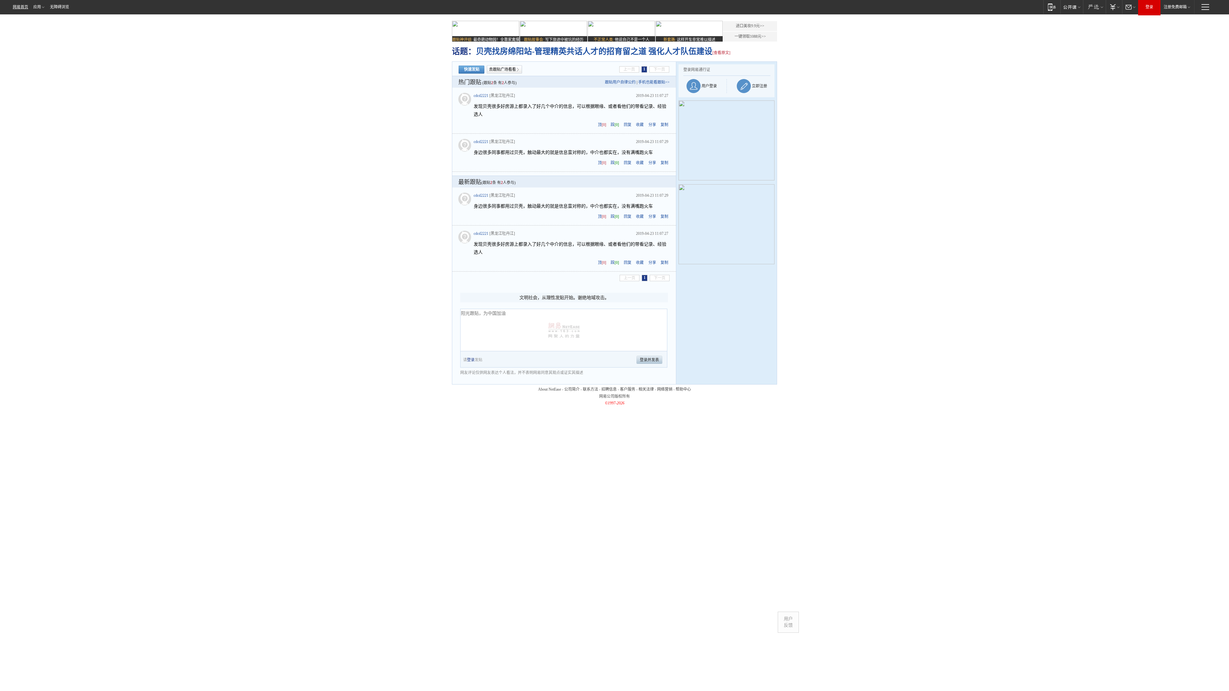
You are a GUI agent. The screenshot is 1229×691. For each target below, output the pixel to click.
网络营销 (664, 389)
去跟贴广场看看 (502, 69)
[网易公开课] (1071, 7)
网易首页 (20, 7)
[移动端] (1051, 7)
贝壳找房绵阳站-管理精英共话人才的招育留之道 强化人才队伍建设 (594, 51)
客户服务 (627, 389)
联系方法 (590, 389)
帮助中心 (683, 389)
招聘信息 (609, 389)
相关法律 (646, 389)
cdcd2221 (481, 95)
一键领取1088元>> (750, 36)
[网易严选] (1094, 7)
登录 (1149, 7)
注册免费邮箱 (1175, 7)
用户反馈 (788, 622)
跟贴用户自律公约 (620, 82)
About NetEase (549, 389)
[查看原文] (721, 53)
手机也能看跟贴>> (654, 82)
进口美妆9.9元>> (750, 26)
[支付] (1114, 7)
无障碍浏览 (59, 7)
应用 (37, 7)
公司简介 (572, 389)
